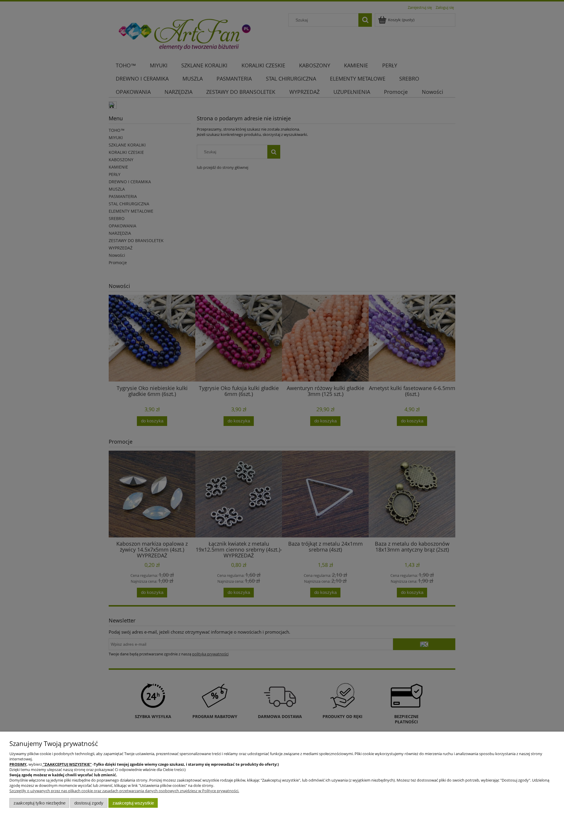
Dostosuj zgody (88, 802)
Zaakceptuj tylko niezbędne (40, 802)
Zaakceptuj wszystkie (133, 802)
